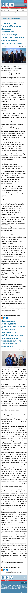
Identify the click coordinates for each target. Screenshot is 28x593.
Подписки (19, 572)
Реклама (14, 572)
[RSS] (15, 13)
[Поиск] (13, 13)
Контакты (8, 572)
